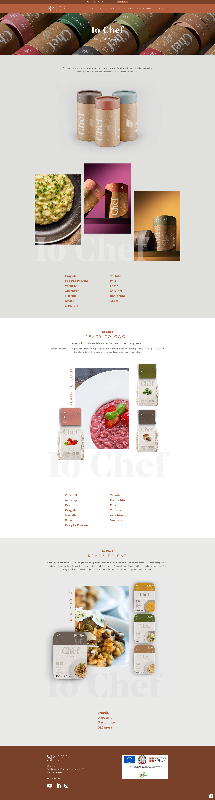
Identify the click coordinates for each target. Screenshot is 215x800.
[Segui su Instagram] (66, 786)
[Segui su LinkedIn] (59, 786)
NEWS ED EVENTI (144, 9)
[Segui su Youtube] (50, 786)
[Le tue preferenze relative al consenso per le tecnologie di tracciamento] (211, 796)
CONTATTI (159, 9)
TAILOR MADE (129, 9)
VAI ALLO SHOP (122, 2)
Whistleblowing (53, 778)
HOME (91, 9)
